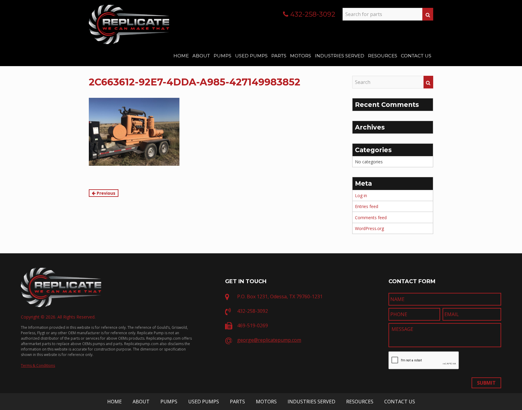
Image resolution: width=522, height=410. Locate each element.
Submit (486, 383)
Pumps (222, 56)
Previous (105, 193)
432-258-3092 (312, 14)
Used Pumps (251, 56)
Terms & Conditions (38, 365)
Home (181, 56)
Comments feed (371, 217)
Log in (361, 195)
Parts (278, 56)
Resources (382, 56)
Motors (300, 56)
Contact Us (416, 56)
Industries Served (339, 56)
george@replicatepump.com (269, 340)
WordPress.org (369, 228)
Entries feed (366, 206)
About (201, 56)
